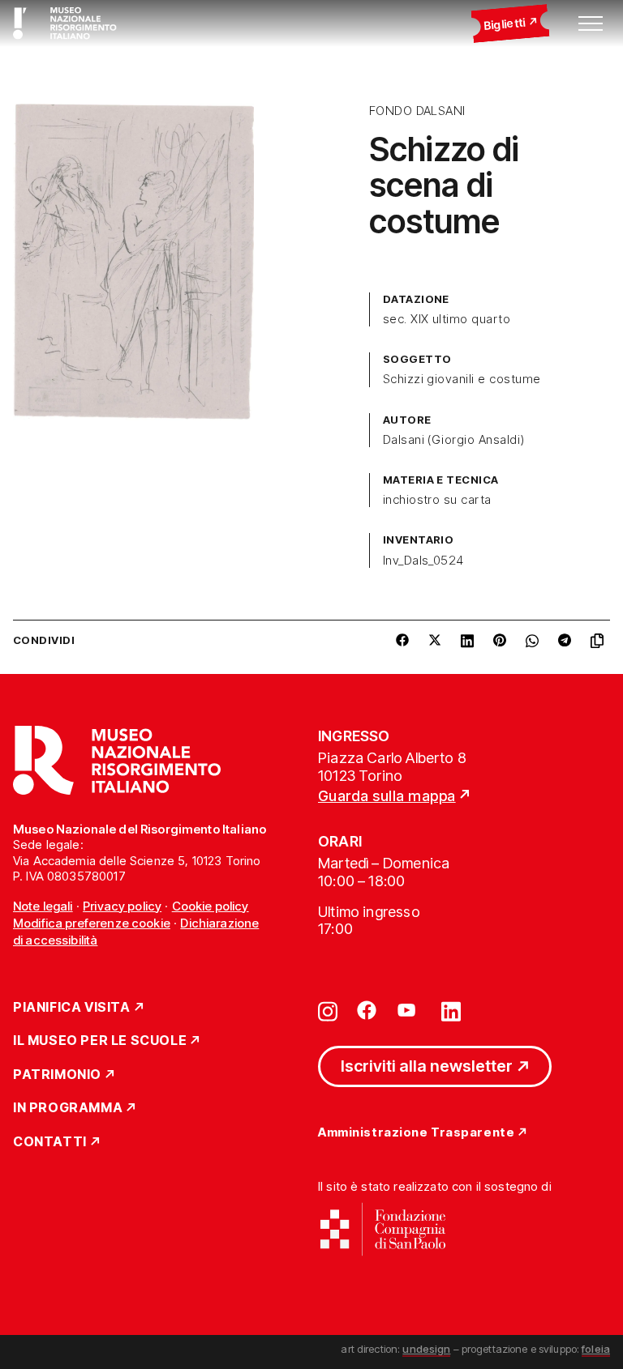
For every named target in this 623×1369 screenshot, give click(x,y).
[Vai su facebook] (366, 1010)
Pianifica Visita (72, 1007)
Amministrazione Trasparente (416, 1133)
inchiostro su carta (437, 500)
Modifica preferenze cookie (91, 923)
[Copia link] (600, 640)
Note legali (43, 906)
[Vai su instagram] (327, 1010)
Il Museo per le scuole (100, 1041)
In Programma (67, 1108)
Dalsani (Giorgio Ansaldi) (454, 440)
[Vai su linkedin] (451, 1010)
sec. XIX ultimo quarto (447, 319)
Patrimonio (57, 1075)
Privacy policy (122, 906)
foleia (596, 1348)
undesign (426, 1348)
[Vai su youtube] (409, 1010)
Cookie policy (210, 906)
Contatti (50, 1142)
